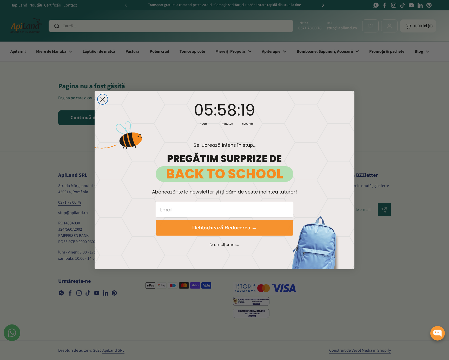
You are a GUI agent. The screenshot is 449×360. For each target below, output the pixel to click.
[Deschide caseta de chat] (437, 333)
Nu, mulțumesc (224, 245)
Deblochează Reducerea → (224, 227)
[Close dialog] (102, 99)
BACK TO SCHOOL (224, 174)
